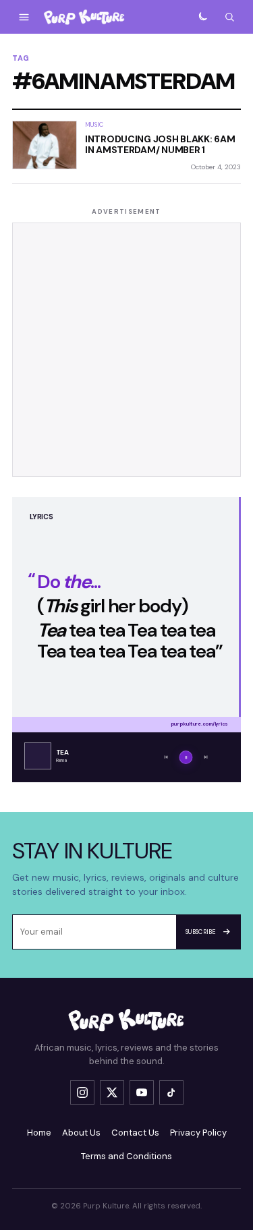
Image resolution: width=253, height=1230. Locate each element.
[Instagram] (82, 1092)
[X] (112, 1092)
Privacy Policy (198, 1132)
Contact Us (135, 1132)
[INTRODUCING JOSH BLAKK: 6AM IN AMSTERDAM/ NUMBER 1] (44, 145)
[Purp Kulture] (84, 17)
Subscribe (201, 932)
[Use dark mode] (202, 16)
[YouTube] (142, 1092)
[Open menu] (23, 16)
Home (39, 1132)
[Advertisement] (126, 349)
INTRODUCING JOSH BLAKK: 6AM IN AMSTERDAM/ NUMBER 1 (160, 144)
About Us (81, 1132)
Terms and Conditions (126, 1156)
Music (94, 125)
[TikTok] (171, 1092)
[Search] (229, 16)
